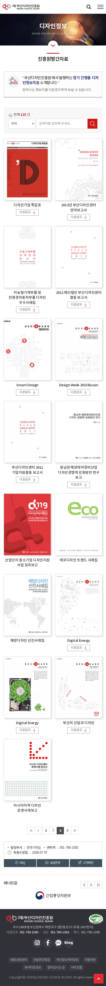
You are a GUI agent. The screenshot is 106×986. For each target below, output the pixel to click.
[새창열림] (55, 895)
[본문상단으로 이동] (99, 979)
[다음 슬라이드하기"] (91, 885)
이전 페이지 (38, 830)
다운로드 (25, 212)
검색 (92, 124)
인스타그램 (37, 943)
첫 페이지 (31, 830)
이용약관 (90, 960)
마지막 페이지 (74, 830)
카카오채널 (58, 943)
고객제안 (87, 863)
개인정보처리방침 (67, 960)
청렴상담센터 (18, 960)
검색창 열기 (89, 7)
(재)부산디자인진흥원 (20, 7)
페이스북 (48, 943)
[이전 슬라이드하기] (84, 885)
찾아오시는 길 (56, 968)
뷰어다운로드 (32, 968)
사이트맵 (76, 968)
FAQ (22, 863)
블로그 (69, 943)
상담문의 (54, 863)
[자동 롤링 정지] (98, 885)
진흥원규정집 (41, 960)
